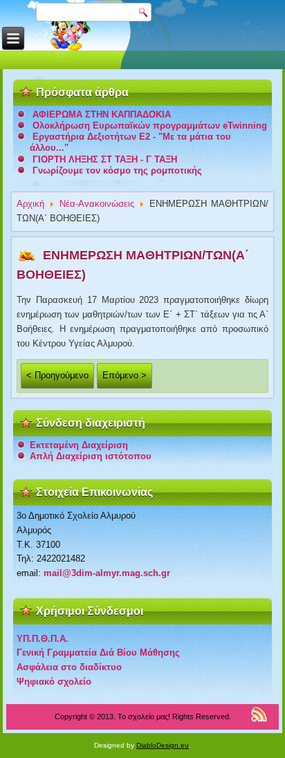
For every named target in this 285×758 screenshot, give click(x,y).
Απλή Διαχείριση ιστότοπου (90, 456)
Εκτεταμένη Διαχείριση (79, 445)
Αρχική (30, 203)
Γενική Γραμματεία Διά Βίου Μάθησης (98, 652)
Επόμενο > (124, 375)
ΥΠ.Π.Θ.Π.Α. (42, 639)
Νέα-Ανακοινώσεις (96, 203)
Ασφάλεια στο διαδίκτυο (69, 667)
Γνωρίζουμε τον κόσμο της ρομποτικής (117, 170)
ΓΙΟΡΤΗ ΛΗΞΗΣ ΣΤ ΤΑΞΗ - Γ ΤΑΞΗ (105, 159)
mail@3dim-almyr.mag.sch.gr (107, 573)
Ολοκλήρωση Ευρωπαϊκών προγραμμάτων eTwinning (150, 125)
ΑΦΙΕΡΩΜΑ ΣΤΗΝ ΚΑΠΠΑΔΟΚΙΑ (102, 114)
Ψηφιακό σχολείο (54, 681)
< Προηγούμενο (57, 375)
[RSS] (259, 714)
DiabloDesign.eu (162, 745)
